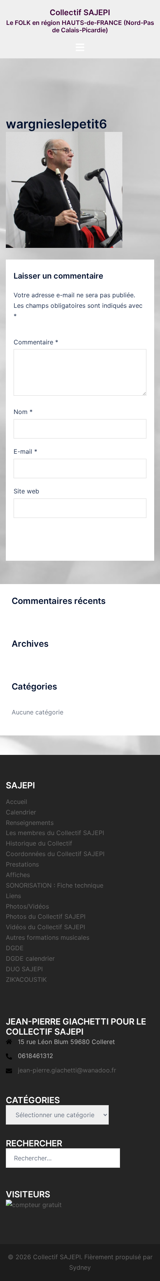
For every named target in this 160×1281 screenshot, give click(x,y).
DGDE (15, 948)
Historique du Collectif (39, 843)
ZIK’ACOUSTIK (26, 979)
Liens (13, 896)
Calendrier (21, 812)
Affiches (18, 875)
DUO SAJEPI (24, 969)
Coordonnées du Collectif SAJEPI (55, 854)
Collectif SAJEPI (80, 12)
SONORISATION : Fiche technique (54, 885)
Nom (23, 412)
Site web (26, 491)
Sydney (80, 1267)
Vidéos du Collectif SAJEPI (45, 927)
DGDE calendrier (30, 958)
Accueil (16, 801)
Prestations (22, 864)
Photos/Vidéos (27, 906)
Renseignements (30, 823)
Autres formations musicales (47, 937)
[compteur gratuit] (34, 1204)
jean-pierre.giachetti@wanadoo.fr (67, 1070)
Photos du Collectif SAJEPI (45, 916)
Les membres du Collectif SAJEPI (55, 833)
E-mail (25, 451)
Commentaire (36, 342)
